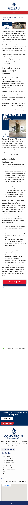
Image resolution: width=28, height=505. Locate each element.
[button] (14, 12)
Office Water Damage (8, 458)
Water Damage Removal (8, 462)
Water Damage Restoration (9, 469)
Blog (4, 471)
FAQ (4, 473)
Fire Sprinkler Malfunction (9, 464)
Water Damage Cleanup (8, 465)
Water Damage (6, 456)
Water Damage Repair (8, 460)
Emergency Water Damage (9, 467)
